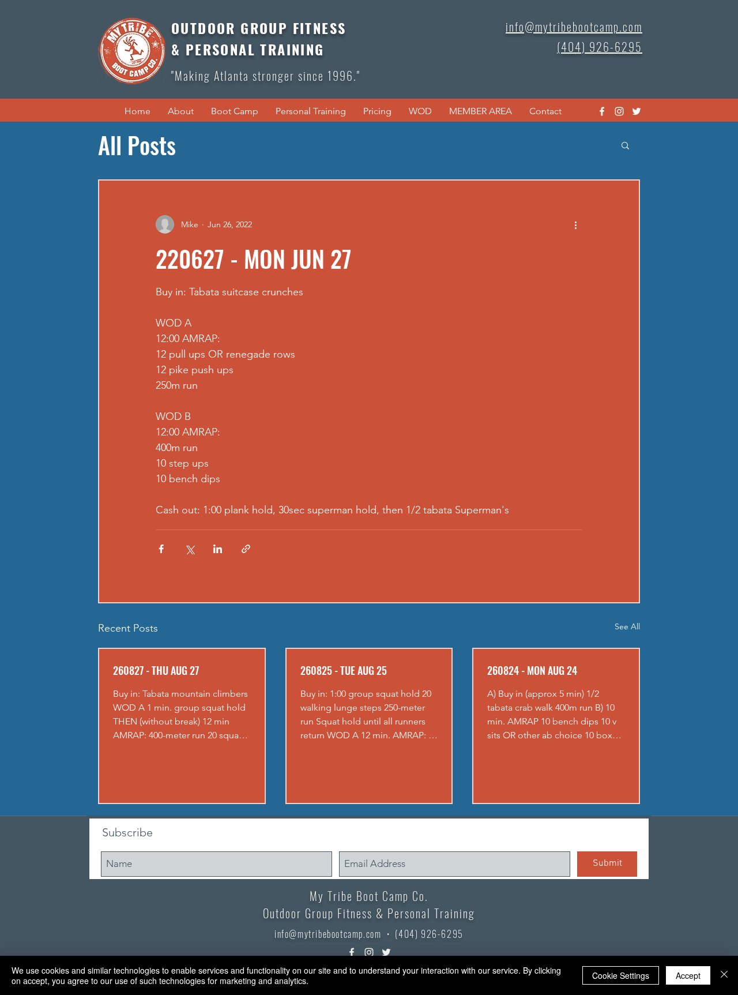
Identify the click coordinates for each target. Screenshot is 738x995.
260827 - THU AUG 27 (156, 670)
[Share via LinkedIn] (217, 548)
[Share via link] (245, 548)
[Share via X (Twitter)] (189, 548)
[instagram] (619, 111)
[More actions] (575, 224)
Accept (688, 975)
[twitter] (636, 111)
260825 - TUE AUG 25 (343, 670)
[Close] (724, 975)
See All (627, 626)
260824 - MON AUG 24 (532, 670)
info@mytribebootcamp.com (327, 934)
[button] (180, 111)
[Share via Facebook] (161, 548)
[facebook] (602, 111)
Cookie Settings (620, 975)
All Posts (137, 144)
